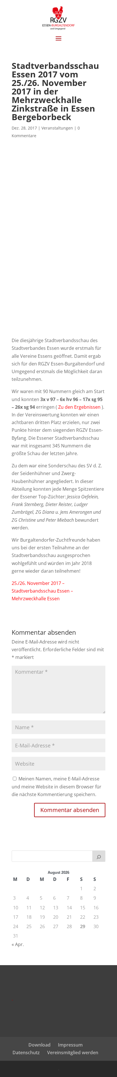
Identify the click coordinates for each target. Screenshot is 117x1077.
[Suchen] (98, 856)
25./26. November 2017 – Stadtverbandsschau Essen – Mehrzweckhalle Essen (42, 591)
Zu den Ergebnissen (79, 407)
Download (39, 1045)
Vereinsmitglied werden (72, 1052)
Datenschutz (26, 1052)
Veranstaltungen (57, 128)
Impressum (70, 1045)
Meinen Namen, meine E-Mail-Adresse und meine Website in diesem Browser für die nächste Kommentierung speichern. (56, 786)
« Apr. (18, 944)
